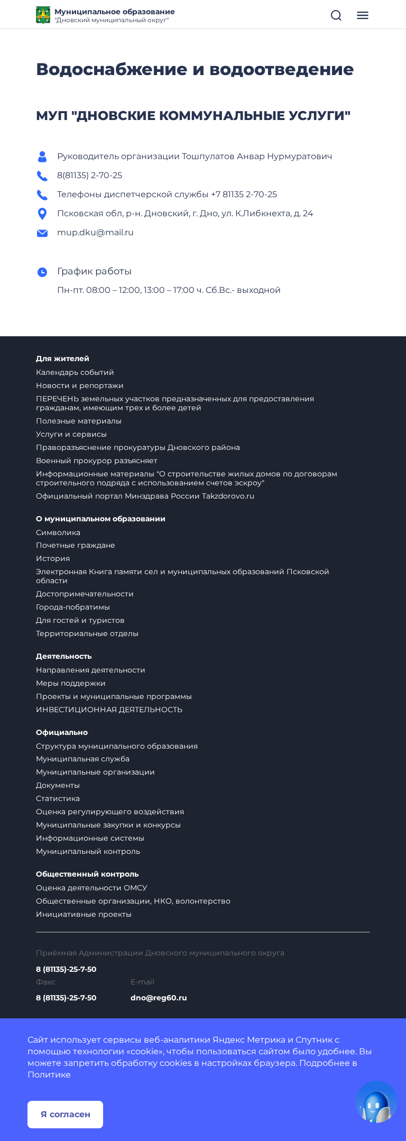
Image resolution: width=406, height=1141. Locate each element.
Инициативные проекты (84, 914)
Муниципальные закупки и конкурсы (108, 825)
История (53, 558)
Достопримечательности (85, 594)
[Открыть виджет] (376, 1102)
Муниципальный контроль (88, 851)
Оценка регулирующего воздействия (110, 811)
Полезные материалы (79, 421)
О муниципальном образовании (100, 518)
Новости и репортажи (80, 385)
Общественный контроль (87, 874)
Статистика (58, 798)
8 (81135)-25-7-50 (66, 969)
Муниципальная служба (83, 758)
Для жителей (62, 358)
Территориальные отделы (87, 633)
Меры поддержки (71, 683)
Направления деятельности (90, 670)
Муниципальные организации (95, 772)
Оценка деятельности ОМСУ (91, 887)
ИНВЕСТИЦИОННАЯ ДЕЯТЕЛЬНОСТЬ (109, 709)
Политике (49, 1075)
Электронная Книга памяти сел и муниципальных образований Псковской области (182, 576)
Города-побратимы (73, 607)
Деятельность (63, 656)
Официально (62, 732)
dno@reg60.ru (159, 997)
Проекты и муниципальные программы (114, 696)
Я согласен (65, 1114)
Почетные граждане (75, 545)
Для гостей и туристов (80, 620)
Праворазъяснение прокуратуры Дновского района (138, 447)
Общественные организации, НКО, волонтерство (133, 901)
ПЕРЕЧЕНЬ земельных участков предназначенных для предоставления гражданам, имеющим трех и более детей (175, 403)
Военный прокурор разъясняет (97, 460)
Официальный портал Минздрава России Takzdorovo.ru (145, 496)
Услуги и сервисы (71, 434)
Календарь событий (75, 372)
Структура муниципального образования (117, 746)
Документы (58, 785)
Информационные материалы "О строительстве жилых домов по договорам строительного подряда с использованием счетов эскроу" (186, 478)
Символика (58, 532)
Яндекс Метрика (249, 1040)
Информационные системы (90, 838)
